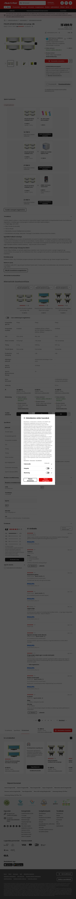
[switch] (47, 468)
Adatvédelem (26, 460)
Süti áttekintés (39, 460)
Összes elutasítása (30, 480)
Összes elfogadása (45, 480)
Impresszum (32, 460)
